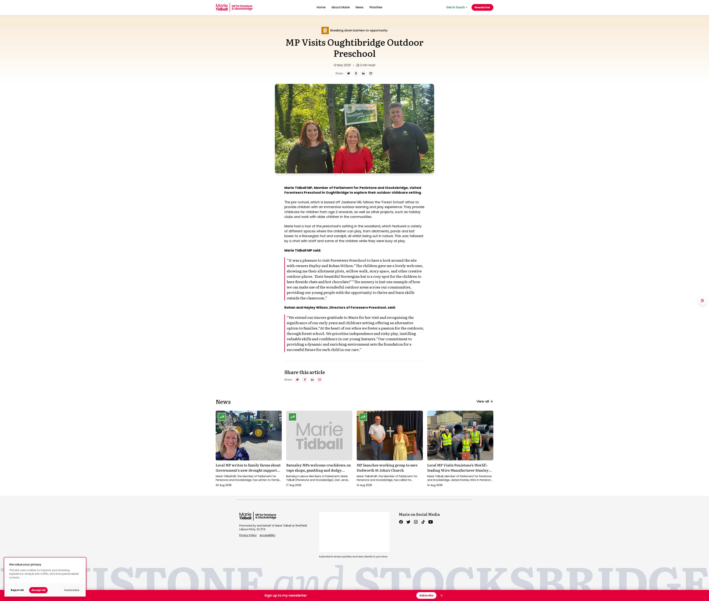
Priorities (375, 7)
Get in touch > (456, 7)
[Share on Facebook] (356, 73)
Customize (71, 590)
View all (483, 401)
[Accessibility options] (702, 300)
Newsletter (482, 7)
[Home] (234, 7)
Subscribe (426, 595)
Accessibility (267, 535)
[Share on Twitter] (349, 73)
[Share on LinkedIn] (363, 73)
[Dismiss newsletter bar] (442, 595)
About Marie (340, 7)
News (360, 7)
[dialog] (45, 577)
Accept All (38, 590)
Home (321, 7)
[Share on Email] (371, 73)
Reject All (17, 590)
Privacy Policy (248, 535)
